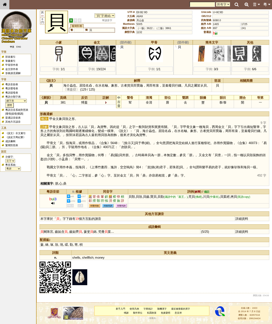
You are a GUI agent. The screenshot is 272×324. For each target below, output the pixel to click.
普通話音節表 (13, 117)
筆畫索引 (10, 60)
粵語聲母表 (11, 88)
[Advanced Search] (246, 4)
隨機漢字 (162, 308)
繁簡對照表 (11, 145)
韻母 (14, 113)
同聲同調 (121, 206)
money (100, 257)
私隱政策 (151, 312)
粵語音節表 (11, 84)
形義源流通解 (13, 73)
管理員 (152, 318)
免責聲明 (165, 312)
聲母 (8, 113)
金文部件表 (11, 69)
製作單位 (137, 312)
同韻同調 (108, 206)
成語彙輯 (10, 141)
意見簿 (178, 312)
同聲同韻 (94, 206)
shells (76, 257)
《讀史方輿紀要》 (15, 137)
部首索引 (10, 56)
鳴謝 (126, 312)
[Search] (236, 4)
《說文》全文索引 (15, 133)
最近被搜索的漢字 (180, 308)
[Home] (4, 4)
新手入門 (120, 308)
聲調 (20, 113)
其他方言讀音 (13, 121)
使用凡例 (134, 308)
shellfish (87, 257)
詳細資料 (241, 218)
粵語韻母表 (11, 92)
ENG (18, 47)
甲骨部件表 (11, 64)
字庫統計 (148, 308)
